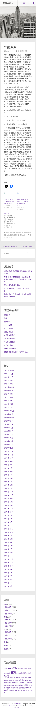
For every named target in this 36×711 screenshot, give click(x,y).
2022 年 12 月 (9, 387)
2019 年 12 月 (9, 451)
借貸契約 (23, 673)
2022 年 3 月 (8, 391)
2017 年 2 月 (8, 522)
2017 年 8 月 (8, 515)
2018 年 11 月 (8, 495)
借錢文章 (22, 235)
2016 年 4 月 (8, 546)
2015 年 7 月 (8, 576)
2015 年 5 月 (8, 583)
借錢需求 (28, 680)
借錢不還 (12, 677)
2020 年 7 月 (8, 428)
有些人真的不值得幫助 (12, 285)
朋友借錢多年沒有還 (9, 247)
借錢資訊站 (8, 3)
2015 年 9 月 (8, 569)
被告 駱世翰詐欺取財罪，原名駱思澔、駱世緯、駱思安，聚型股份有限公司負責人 (18, 279)
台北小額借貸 (8, 328)
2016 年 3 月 (8, 549)
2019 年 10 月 (8, 458)
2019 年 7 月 (8, 468)
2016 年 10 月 (8, 532)
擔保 (21, 685)
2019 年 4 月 (8, 478)
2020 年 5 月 (8, 434)
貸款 (18, 690)
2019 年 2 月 (8, 485)
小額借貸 (21, 683)
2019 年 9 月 (8, 461)
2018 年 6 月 (8, 502)
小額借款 (7, 322)
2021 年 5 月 (8, 394)
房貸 (16, 685)
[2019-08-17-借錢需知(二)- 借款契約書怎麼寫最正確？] (22, 195)
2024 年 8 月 (8, 374)
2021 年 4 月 (8, 397)
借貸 (23, 232)
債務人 (5, 683)
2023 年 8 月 (8, 380)
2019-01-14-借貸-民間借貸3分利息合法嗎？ (9, 202)
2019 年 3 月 (8, 482)
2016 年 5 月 (8, 542)
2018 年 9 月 (8, 499)
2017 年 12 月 (8, 509)
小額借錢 (28, 683)
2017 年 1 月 (8, 526)
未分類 (6, 649)
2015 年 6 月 (8, 579)
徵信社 (6, 645)
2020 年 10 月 (9, 418)
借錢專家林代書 (22, 51)
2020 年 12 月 (9, 411)
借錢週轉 (23, 680)
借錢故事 (28, 677)
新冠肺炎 (27, 685)
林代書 (8, 688)
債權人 (9, 683)
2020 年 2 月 (8, 445)
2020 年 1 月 (8, 448)
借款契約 (24, 668)
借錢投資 (23, 677)
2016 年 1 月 (8, 556)
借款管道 (7, 673)
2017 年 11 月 (8, 512)
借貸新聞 (8, 626)
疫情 (12, 690)
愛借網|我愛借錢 (10, 349)
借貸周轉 (18, 673)
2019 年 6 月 (8, 472)
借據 (9, 668)
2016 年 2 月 (8, 552)
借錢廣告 (16, 235)
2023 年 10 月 (9, 377)
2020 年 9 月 (8, 421)
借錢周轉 (18, 677)
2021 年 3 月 (8, 401)
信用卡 (5, 668)
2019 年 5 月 (8, 475)
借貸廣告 (28, 232)
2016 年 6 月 (8, 539)
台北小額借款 (8, 332)
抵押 (19, 685)
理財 (10, 690)
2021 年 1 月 (8, 407)
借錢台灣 (7, 315)
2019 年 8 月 (8, 465)
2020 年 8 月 (8, 424)
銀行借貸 (28, 690)
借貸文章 (6, 235)
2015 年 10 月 (8, 566)
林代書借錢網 (8, 345)
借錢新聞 (8, 639)
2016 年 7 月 (8, 536)
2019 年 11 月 (8, 455)
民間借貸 (26, 688)
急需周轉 (11, 685)
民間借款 (20, 688)
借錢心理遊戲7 (29, 247)
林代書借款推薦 (9, 342)
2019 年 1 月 (8, 488)
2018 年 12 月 (9, 492)
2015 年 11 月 (8, 563)
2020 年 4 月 (8, 438)
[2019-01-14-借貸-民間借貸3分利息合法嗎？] (9, 195)
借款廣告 (12, 232)
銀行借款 (23, 690)
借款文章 (18, 232)
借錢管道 (11, 680)
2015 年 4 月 (8, 586)
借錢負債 (17, 680)
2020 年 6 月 (8, 431)
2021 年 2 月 (8, 404)
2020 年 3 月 (8, 441)
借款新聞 (8, 614)
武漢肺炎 (14, 688)
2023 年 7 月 (8, 384)
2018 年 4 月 (8, 505)
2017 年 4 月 (8, 519)
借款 (7, 232)
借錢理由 (6, 680)
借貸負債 (28, 673)
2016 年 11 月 (8, 529)
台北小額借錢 (8, 325)
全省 (5, 642)
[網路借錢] (10, 220)
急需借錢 (6, 685)
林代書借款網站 (9, 339)
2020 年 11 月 (9, 414)
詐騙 (16, 690)
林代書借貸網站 (9, 335)
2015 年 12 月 (8, 559)
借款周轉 (20, 668)
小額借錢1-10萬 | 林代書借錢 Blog (16, 352)
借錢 (11, 235)
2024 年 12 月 (9, 370)
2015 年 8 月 (8, 573)
